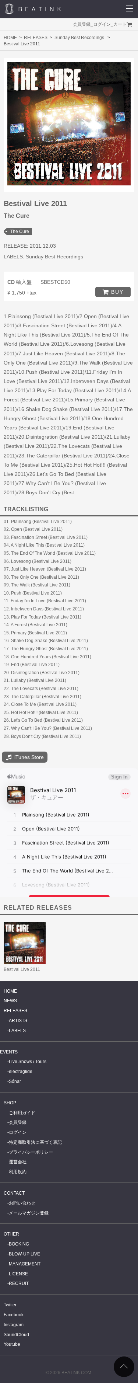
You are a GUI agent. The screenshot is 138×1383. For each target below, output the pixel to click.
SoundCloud (16, 1334)
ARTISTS (18, 1020)
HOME (10, 37)
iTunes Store (28, 757)
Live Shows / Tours (27, 1061)
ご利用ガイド (22, 1112)
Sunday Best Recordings (79, 37)
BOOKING (19, 1244)
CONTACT (14, 1193)
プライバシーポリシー (31, 1152)
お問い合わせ (22, 1203)
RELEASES (35, 37)
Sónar (15, 1081)
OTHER (11, 1234)
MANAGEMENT (24, 1264)
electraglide (20, 1071)
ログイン (102, 24)
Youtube (12, 1344)
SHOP (10, 1102)
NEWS (10, 1000)
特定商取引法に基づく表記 (35, 1142)
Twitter (10, 1304)
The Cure (19, 231)
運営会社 (17, 1161)
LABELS (17, 1030)
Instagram (14, 1324)
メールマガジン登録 (29, 1213)
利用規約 (17, 1171)
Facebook (14, 1314)
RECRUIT (19, 1283)
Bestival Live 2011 (22, 969)
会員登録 (82, 24)
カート (120, 24)
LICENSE (18, 1273)
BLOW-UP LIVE (24, 1254)
